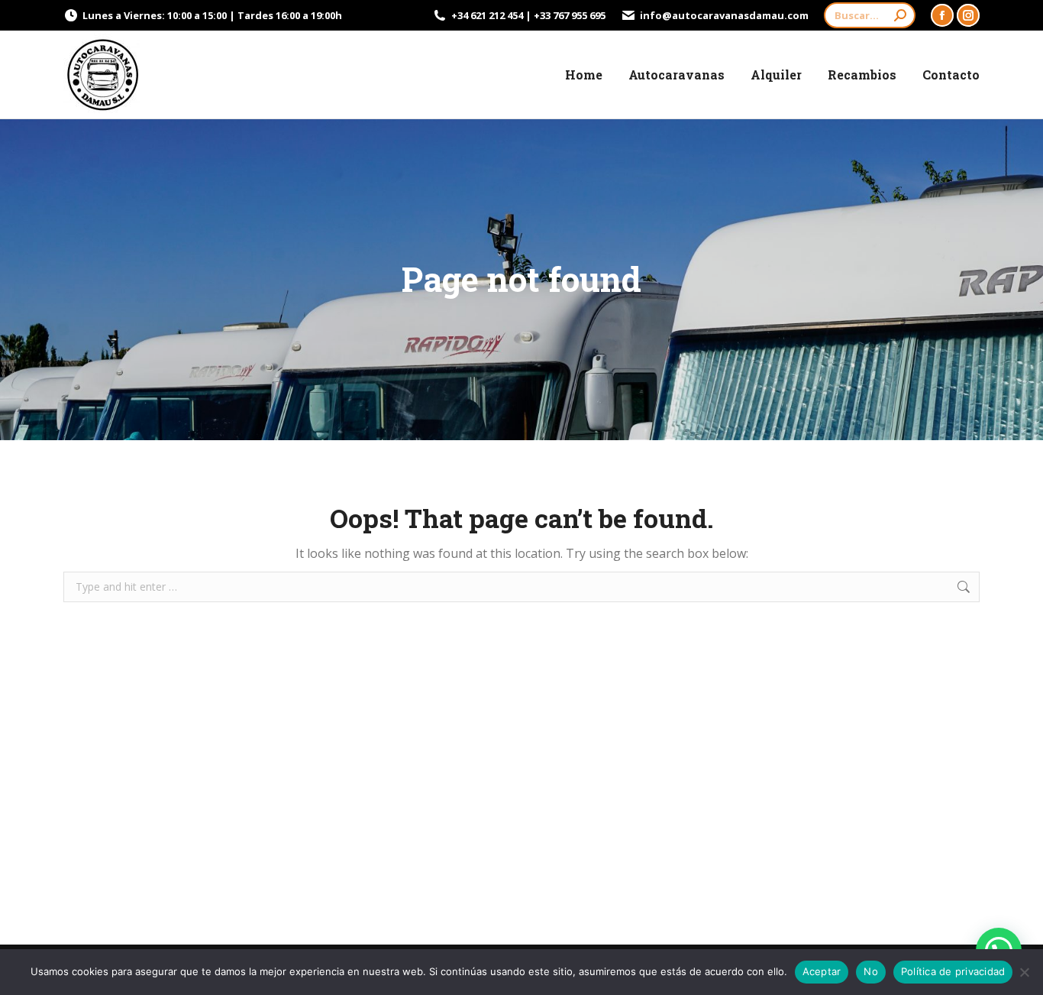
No (871, 971)
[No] (1024, 972)
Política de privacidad (953, 971)
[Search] (900, 15)
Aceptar (821, 971)
